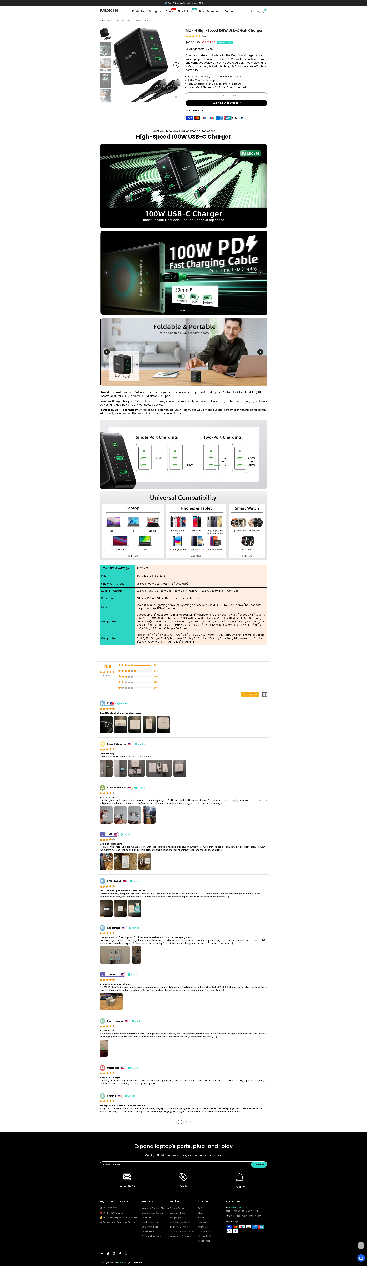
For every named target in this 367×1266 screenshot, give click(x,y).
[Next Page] (190, 1122)
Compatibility (205, 1236)
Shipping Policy (178, 1217)
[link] (127, 1177)
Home (102, 20)
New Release (187, 11)
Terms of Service (179, 1226)
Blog (200, 1212)
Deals (170, 11)
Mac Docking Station (153, 1212)
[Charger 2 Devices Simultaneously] (183, 273)
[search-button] (252, 11)
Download (203, 1222)
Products (138, 11)
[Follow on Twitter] (126, 1253)
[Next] (176, 65)
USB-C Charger (150, 1226)
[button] (177, 1122)
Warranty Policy (178, 1212)
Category (155, 11)
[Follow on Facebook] (120, 1253)
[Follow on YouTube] (102, 1253)
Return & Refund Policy (182, 1231)
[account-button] (258, 11)
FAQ (200, 1208)
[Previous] (117, 65)
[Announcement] (183, 3)
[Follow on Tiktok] (108, 1253)
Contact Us (204, 1231)
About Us (203, 1226)
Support (230, 11)
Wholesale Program (180, 1236)
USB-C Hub (147, 1217)
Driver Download (209, 11)
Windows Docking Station (155, 1208)
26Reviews (107, 675)
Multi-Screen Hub (151, 1222)
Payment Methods (180, 1222)
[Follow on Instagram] (114, 1253)
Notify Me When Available (227, 103)
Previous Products (151, 1236)
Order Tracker (205, 1240)
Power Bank (148, 1231)
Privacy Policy (177, 1208)
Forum (201, 1217)
